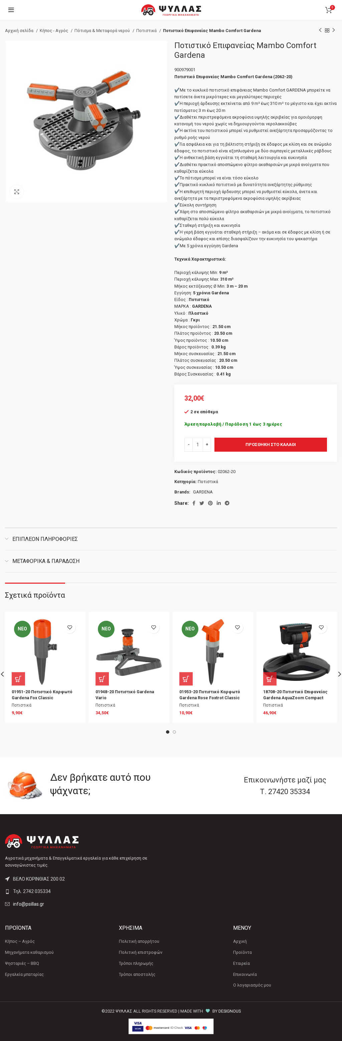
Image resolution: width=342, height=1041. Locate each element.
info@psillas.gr (28, 904)
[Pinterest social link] (210, 503)
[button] (18, 679)
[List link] (85, 891)
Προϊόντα (242, 952)
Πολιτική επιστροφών (140, 952)
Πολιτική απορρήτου (139, 941)
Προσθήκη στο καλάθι (270, 444)
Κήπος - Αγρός (54, 30)
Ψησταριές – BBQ (22, 963)
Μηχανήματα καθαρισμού (29, 952)
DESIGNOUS (229, 1011)
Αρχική (240, 941)
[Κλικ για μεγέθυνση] (16, 191)
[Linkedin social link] (219, 503)
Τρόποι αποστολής (137, 974)
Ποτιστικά (147, 30)
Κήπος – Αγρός (20, 941)
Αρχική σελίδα (19, 30)
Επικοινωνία (245, 974)
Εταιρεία (241, 963)
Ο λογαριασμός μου (252, 985)
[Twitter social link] (201, 503)
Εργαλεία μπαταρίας (24, 974)
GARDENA (203, 491)
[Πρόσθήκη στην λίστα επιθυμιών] (69, 627)
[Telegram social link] (227, 503)
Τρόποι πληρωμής (136, 963)
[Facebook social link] (193, 503)
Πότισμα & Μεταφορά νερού (102, 30)
